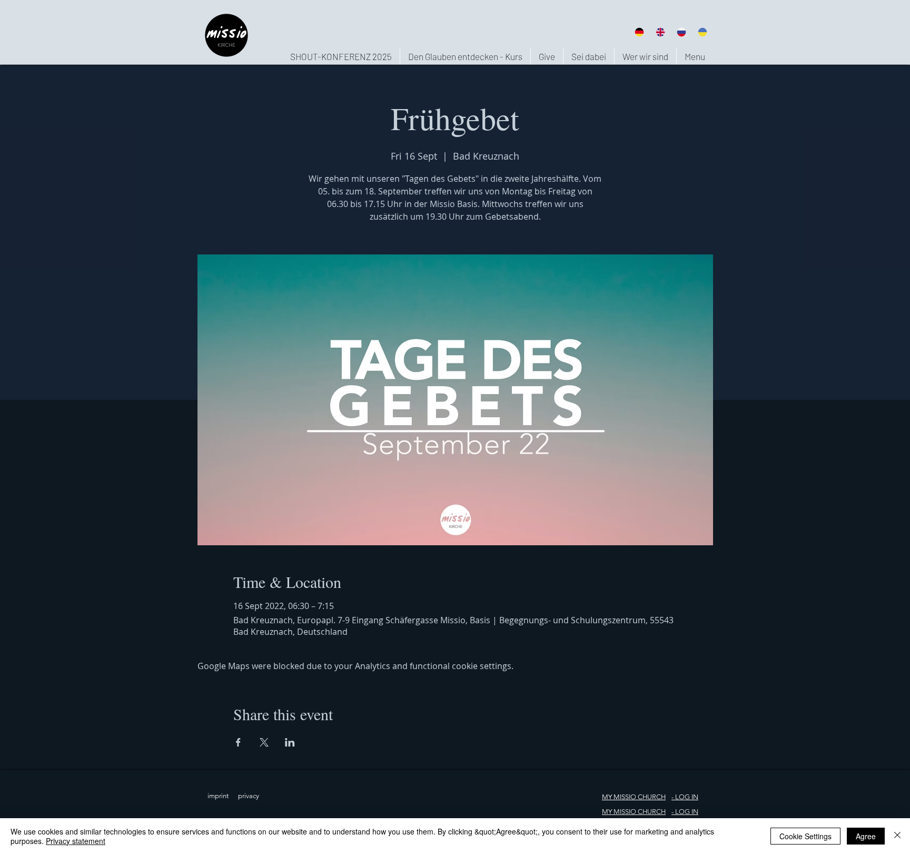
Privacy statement (75, 841)
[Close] (897, 836)
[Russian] (681, 32)
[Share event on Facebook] (238, 742)
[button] (645, 56)
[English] (659, 32)
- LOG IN (684, 812)
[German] (639, 32)
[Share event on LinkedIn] (290, 742)
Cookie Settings (805, 836)
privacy (248, 796)
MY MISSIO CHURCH (634, 797)
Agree (866, 836)
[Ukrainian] (702, 32)
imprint (218, 796)
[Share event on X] (264, 742)
